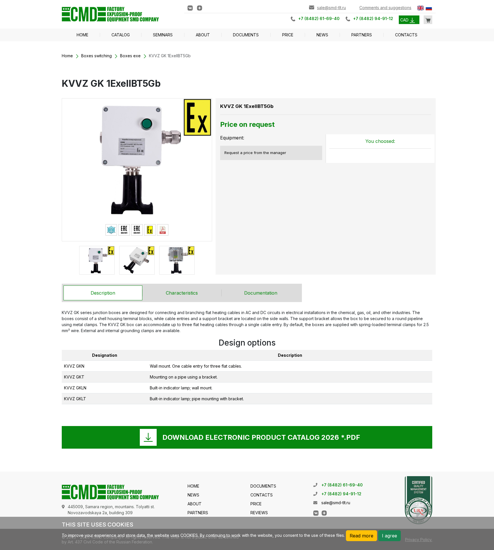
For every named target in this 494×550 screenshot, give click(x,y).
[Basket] (428, 20)
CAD (405, 19)
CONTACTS (406, 34)
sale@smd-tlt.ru (331, 7)
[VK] (190, 7)
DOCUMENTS (246, 34)
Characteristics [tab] (182, 293)
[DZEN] (199, 7)
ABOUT (203, 34)
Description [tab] (103, 293)
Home (67, 55)
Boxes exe (130, 55)
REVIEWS (259, 512)
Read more (361, 536)
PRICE (287, 34)
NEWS (322, 34)
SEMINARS (163, 34)
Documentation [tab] (260, 293)
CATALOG (120, 34)
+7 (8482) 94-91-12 (373, 18)
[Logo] (119, 13)
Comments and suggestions (385, 7)
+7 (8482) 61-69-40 (319, 18)
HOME (82, 34)
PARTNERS (361, 34)
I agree (389, 536)
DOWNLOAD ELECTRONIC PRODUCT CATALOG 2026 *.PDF (261, 437)
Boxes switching (96, 55)
